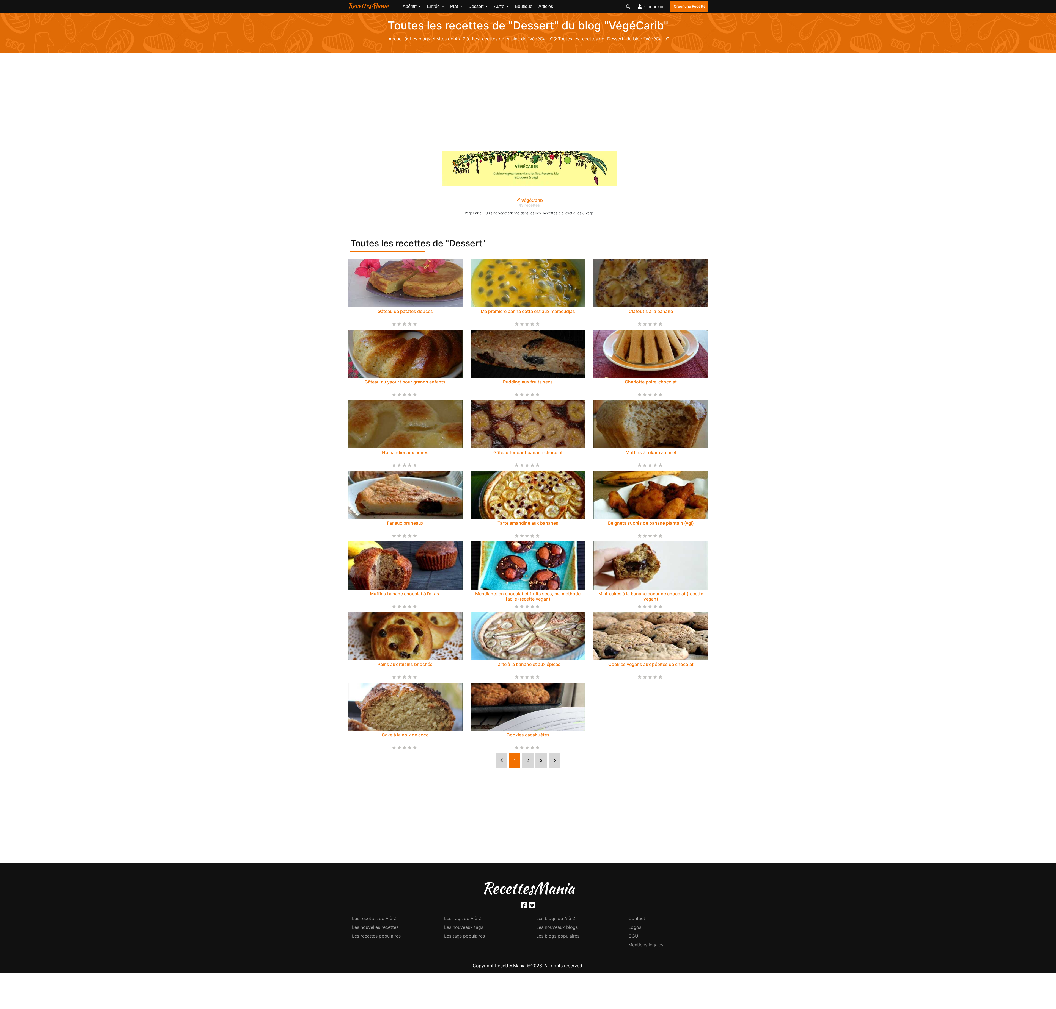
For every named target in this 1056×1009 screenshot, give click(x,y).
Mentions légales (645, 944)
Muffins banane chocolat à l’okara (405, 593)
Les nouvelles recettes (375, 927)
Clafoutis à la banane (651, 311)
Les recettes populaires (376, 936)
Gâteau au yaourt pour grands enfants (405, 382)
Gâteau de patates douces (405, 311)
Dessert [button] (476, 6)
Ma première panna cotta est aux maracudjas (528, 311)
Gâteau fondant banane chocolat (528, 452)
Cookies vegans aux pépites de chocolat (651, 664)
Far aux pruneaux (405, 523)
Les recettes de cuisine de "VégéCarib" (513, 38)
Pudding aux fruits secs (528, 382)
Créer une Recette (690, 6)
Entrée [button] (434, 6)
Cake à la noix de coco (405, 735)
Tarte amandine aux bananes (527, 523)
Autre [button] (499, 6)
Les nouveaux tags (463, 927)
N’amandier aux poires (405, 452)
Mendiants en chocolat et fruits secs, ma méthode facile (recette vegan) (528, 596)
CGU (633, 936)
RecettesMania (368, 5)
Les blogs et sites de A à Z (438, 38)
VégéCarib (531, 200)
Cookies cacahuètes (528, 735)
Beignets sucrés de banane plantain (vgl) (651, 523)
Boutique (523, 6)
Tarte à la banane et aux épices (528, 664)
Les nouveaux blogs (557, 927)
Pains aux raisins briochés (405, 664)
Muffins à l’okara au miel (651, 452)
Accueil (397, 38)
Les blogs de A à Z (555, 918)
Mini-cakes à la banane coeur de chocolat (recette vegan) (650, 596)
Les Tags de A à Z (463, 918)
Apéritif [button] (410, 6)
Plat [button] (454, 6)
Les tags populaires (464, 936)
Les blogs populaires (557, 936)
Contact (636, 918)
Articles (545, 6)
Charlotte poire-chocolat (651, 382)
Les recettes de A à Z (374, 918)
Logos (634, 927)
